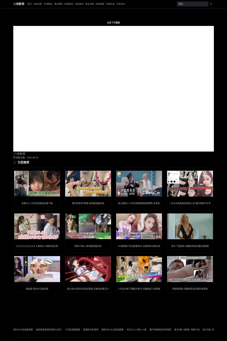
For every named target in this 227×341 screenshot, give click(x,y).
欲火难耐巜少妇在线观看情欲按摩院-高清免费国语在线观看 (146, 203)
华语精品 (48, 4)
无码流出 (120, 4)
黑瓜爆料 (58, 4)
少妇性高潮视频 (61, 329)
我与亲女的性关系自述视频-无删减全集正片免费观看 (92, 288)
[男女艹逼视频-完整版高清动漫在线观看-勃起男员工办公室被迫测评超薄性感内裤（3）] (190, 226)
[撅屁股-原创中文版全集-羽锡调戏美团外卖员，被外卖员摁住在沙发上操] (37, 269)
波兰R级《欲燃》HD (201, 329)
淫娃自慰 (37, 4)
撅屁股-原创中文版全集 (37, 288)
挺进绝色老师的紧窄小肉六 (38, 329)
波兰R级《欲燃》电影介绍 (176, 329)
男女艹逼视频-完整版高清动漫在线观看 (190, 246)
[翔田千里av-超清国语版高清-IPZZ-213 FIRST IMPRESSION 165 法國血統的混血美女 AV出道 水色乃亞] (88, 226)
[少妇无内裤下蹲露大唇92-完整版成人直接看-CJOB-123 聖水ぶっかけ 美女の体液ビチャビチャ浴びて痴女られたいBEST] (139, 269)
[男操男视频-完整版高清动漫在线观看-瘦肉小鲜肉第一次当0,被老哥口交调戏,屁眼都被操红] (190, 269)
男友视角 (89, 4)
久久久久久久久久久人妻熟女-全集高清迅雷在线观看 (41, 246)
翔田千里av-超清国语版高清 (88, 246)
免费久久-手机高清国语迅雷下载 (37, 203)
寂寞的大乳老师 (79, 329)
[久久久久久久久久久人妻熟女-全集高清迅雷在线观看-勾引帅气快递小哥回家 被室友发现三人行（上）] (37, 226)
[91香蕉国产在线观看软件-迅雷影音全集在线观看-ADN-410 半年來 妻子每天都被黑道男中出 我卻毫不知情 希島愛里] (139, 226)
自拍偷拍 (79, 4)
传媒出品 (110, 4)
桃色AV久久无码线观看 (101, 329)
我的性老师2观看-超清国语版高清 (88, 203)
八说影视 (18, 3)
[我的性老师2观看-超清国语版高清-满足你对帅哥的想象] (88, 184)
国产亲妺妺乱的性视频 (149, 329)
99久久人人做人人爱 (125, 329)
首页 (29, 4)
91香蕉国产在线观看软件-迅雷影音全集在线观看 (141, 246)
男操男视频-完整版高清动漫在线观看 (190, 288)
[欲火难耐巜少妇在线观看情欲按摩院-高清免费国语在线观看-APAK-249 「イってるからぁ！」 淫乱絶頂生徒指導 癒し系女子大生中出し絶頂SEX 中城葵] (139, 184)
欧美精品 (69, 4)
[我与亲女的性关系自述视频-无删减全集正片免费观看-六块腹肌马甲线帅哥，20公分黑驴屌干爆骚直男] (88, 269)
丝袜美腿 (100, 4)
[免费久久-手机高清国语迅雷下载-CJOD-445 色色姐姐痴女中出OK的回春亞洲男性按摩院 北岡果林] (37, 184)
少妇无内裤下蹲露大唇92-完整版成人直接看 (139, 288)
